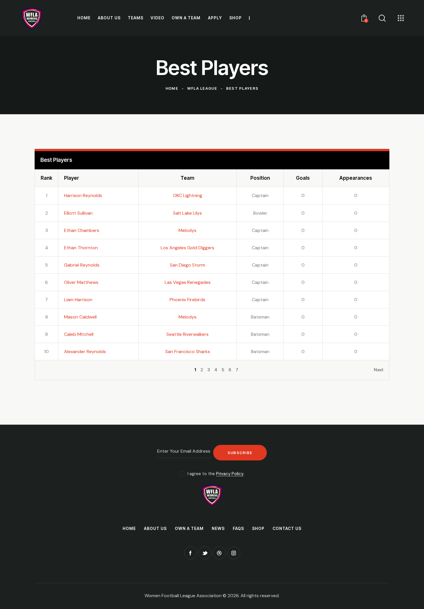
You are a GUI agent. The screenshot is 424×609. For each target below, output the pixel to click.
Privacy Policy (229, 474)
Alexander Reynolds (85, 351)
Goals (303, 178)
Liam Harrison (78, 300)
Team (187, 178)
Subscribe (240, 452)
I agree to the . (215, 474)
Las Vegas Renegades (188, 282)
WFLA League (202, 88)
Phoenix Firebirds (187, 300)
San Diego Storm (187, 265)
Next (378, 369)
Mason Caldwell (80, 317)
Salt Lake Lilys (187, 213)
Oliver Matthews (81, 282)
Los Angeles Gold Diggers (187, 248)
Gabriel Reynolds (82, 265)
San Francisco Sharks (187, 351)
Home (172, 88)
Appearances (355, 178)
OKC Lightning (187, 195)
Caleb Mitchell (78, 334)
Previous (50, 369)
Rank (46, 178)
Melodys (187, 230)
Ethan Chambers (81, 230)
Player (71, 178)
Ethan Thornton (81, 248)
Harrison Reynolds (83, 195)
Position (260, 178)
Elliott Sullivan (78, 213)
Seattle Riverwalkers (187, 334)
